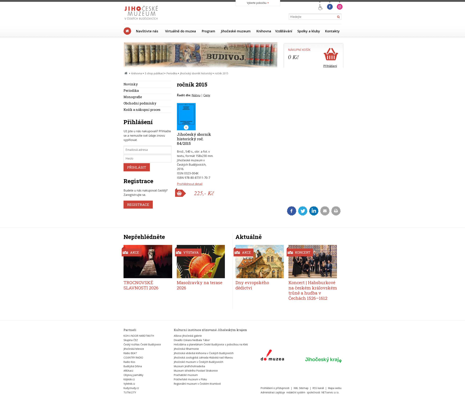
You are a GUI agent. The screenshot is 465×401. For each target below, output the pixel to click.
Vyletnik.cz (129, 383)
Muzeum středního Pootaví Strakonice (196, 370)
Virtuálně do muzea (180, 31)
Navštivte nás (147, 31)
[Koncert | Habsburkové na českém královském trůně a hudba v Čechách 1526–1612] (312, 261)
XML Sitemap (301, 388)
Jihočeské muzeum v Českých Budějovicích (198, 362)
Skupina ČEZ (131, 340)
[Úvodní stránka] (142, 21)
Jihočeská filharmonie (186, 348)
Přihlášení (330, 66)
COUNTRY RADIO (133, 357)
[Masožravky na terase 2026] (201, 261)
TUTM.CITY (130, 392)
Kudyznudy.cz (131, 388)
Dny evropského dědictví (252, 285)
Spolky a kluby (308, 31)
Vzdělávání (283, 31)
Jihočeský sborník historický (196, 73)
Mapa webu (334, 388)
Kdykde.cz (129, 379)
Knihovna (263, 31)
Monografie (133, 97)
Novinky (131, 84)
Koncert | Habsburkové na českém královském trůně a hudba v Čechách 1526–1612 (312, 290)
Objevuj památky (133, 375)
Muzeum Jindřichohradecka (189, 366)
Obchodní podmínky (140, 103)
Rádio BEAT (130, 353)
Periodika (171, 73)
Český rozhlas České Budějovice (142, 344)
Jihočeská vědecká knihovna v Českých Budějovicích (204, 353)
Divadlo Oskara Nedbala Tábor (192, 340)
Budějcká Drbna (133, 366)
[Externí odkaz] (272, 355)
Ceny (206, 95)
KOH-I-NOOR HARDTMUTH (139, 335)
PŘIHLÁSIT (136, 167)
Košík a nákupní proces (142, 110)
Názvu (196, 95)
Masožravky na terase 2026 (199, 285)
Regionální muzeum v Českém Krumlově (197, 383)
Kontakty (332, 31)
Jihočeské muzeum (236, 31)
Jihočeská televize (134, 348)
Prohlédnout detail (189, 184)
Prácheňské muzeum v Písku (190, 379)
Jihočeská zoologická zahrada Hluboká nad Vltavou (203, 357)
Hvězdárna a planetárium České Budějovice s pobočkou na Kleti (211, 344)
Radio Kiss (129, 362)
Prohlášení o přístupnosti (275, 388)
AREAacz (128, 370)
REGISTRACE (138, 204)
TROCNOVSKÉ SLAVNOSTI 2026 (141, 285)
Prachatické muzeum (186, 375)
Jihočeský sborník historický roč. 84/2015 (194, 139)
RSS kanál (318, 388)
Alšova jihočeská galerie (188, 335)
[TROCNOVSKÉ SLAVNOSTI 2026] (148, 261)
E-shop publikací (154, 73)
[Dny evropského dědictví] (259, 261)
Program (208, 31)
